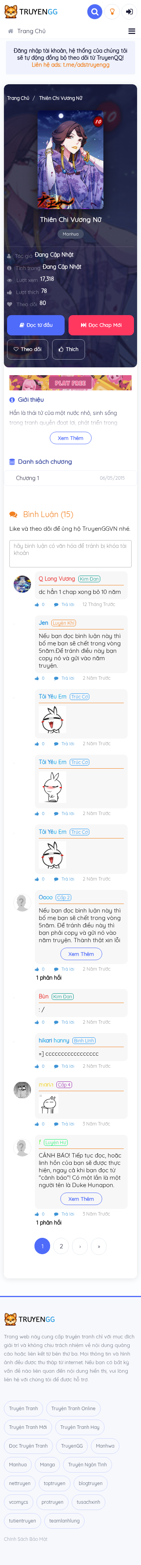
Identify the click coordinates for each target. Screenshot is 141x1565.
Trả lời (67, 604)
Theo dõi (31, 349)
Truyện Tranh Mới (28, 1427)
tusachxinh (88, 1502)
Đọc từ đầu (39, 325)
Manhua (71, 234)
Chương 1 (27, 478)
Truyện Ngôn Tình (87, 1465)
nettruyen (20, 1483)
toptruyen (54, 1483)
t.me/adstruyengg (86, 64)
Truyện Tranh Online (73, 1408)
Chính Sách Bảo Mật (25, 1539)
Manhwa (105, 1446)
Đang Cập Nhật (54, 254)
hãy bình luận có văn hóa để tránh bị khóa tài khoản (70, 549)
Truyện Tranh (23, 1408)
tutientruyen (22, 1521)
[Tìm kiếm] (95, 11)
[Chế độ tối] (112, 11)
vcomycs (18, 1502)
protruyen (52, 1502)
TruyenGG (72, 1446)
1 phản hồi (48, 977)
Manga (47, 1465)
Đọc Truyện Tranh (28, 1446)
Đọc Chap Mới (105, 325)
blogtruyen (91, 1483)
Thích (72, 349)
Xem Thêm (70, 438)
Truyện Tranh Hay (79, 1427)
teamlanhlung (64, 1521)
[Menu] (131, 31)
